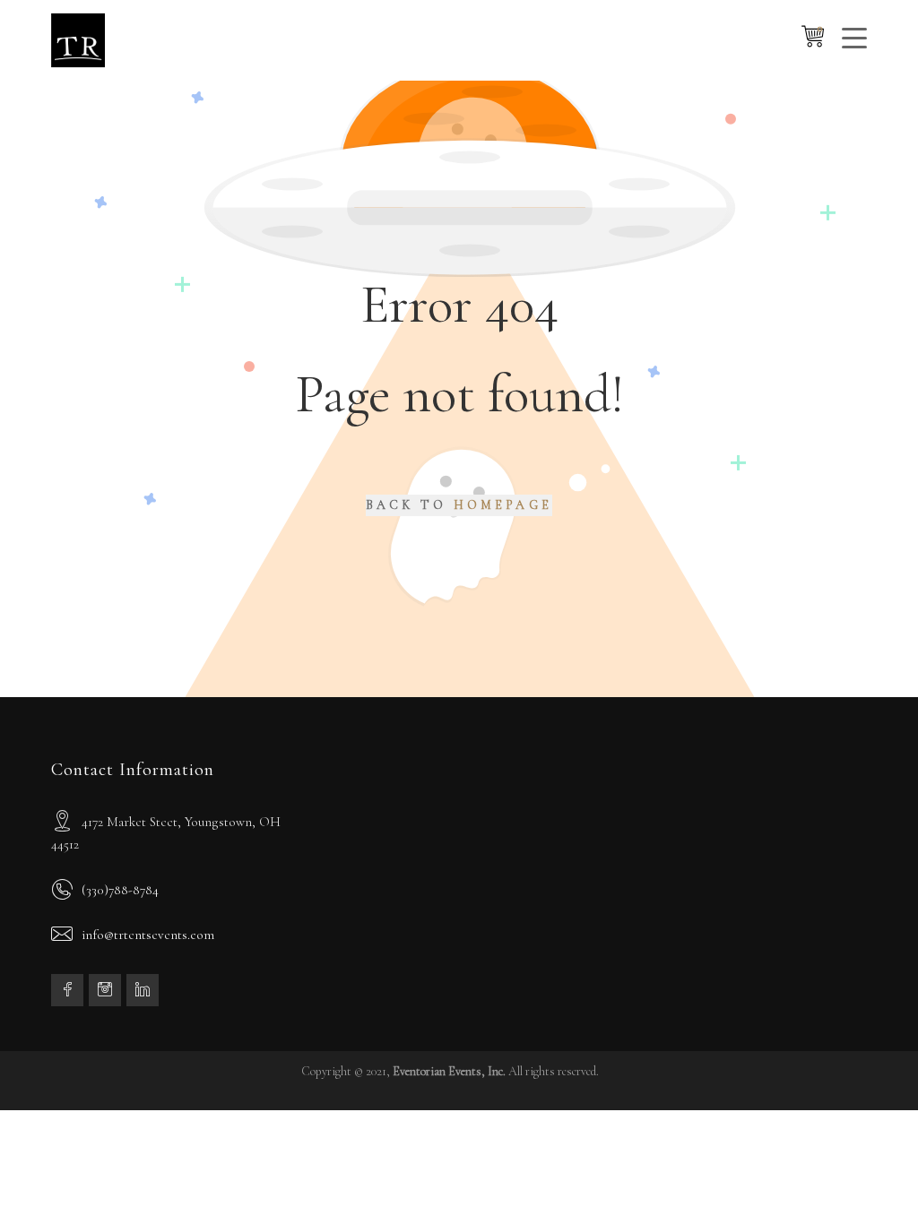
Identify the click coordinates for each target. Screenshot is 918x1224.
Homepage (503, 505)
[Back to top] (868, 1174)
